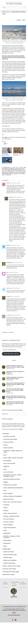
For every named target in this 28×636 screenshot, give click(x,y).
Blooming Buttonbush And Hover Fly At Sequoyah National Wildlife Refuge (16, 396)
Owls (5, 490)
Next (23, 20)
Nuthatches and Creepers (10, 485)
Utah (3, 171)
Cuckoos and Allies (8, 442)
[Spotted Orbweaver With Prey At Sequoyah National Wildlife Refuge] (3, 366)
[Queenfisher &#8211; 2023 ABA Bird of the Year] (18, 150)
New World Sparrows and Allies (12, 479)
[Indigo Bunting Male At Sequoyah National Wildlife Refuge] (3, 377)
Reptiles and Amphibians (10, 560)
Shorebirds (6, 504)
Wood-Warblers (8, 540)
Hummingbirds (7, 460)
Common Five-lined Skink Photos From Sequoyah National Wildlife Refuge (15, 390)
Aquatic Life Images (9, 551)
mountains (20, 171)
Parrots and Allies (8, 493)
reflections (11, 172)
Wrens (5, 546)
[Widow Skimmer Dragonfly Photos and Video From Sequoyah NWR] (3, 402)
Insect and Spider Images (10, 554)
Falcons (6, 445)
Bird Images (6, 433)
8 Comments (8, 174)
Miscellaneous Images (8, 574)
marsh (16, 171)
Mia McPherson (6, 167)
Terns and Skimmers (9, 519)
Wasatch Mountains (13, 173)
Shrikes (5, 507)
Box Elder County (18, 168)
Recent (14, 360)
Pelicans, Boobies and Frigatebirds (13, 496)
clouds (8, 171)
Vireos (5, 530)
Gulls (5, 455)
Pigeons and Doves (9, 499)
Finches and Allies (8, 447)
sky (14, 172)
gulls (12, 171)
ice (13, 171)
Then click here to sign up (11, 353)
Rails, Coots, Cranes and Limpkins (12, 502)
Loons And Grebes (8, 472)
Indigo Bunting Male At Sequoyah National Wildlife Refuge (15, 378)
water (19, 173)
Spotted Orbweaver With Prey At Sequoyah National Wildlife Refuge (15, 366)
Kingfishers (6, 466)
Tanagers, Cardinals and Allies (11, 516)
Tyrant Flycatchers (8, 524)
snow (17, 172)
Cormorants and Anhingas (10, 439)
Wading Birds (7, 533)
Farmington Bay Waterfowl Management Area (15, 169)
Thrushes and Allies (9, 522)
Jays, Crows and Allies (9, 463)
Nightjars (6, 482)
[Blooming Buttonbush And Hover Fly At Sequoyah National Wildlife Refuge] (3, 396)
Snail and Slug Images (9, 563)
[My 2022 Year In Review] (7, 160)
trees (20, 172)
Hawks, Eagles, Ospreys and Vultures (13, 457)
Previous (19, 20)
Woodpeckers (7, 543)
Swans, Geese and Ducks (10, 513)
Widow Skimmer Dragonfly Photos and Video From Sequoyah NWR (15, 402)
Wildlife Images (7, 549)
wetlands (23, 173)
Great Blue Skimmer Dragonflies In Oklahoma (15, 372)
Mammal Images (8, 557)
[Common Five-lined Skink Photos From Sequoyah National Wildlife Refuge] (3, 390)
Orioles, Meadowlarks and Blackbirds (13, 487)
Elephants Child (9, 262)
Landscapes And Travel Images (11, 571)
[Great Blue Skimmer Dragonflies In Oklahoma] (3, 372)
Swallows (6, 510)
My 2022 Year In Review (7, 163)
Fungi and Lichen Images (9, 568)
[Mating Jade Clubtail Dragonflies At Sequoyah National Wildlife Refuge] (3, 383)
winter (3, 174)
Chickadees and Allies (9, 436)
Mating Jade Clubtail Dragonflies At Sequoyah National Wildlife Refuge (15, 383)
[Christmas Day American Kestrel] (7, 150)
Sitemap (14, 612)
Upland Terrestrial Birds (10, 527)
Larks (5, 469)
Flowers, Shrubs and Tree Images (11, 566)
